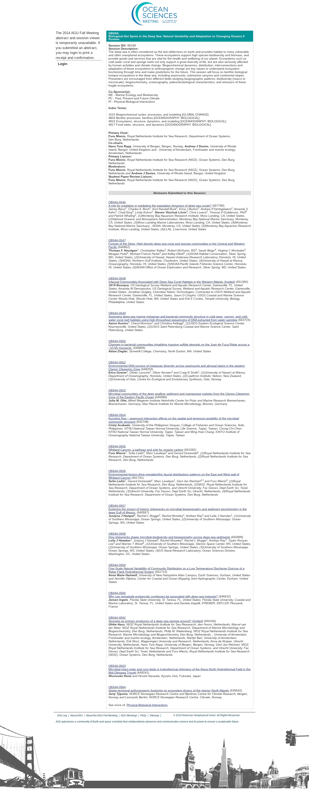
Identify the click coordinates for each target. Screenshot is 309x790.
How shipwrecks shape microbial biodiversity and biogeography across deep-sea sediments (169, 537)
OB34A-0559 (117, 565)
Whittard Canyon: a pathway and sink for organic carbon (145, 449)
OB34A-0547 (117, 240)
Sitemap (154, 715)
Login (62, 64)
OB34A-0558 (117, 533)
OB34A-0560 (117, 593)
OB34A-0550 (117, 341)
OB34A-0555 (117, 446)
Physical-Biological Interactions (147, 705)
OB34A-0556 (117, 471)
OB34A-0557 (117, 505)
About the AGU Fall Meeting (102, 715)
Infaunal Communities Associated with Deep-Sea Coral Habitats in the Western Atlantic (171, 281)
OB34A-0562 (117, 617)
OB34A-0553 (117, 390)
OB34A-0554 (117, 415)
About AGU (76, 715)
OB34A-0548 (117, 278)
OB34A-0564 (117, 687)
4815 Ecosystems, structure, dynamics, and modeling (144, 121)
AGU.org (62, 715)
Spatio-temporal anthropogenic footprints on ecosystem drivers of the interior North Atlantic (168, 690)
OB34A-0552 (117, 362)
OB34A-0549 (117, 313)
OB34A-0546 (117, 202)
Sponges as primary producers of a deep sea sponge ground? (155, 621)
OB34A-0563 (117, 666)
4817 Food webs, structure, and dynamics (136, 124)
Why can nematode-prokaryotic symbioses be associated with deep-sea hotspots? (163, 596)
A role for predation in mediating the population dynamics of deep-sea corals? (159, 205)
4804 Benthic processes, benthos (130, 118)
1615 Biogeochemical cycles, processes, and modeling (144, 114)
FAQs (143, 715)
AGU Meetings (129, 715)
